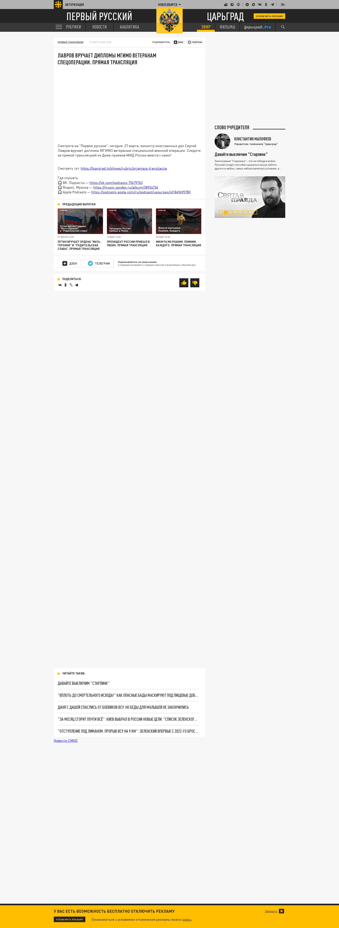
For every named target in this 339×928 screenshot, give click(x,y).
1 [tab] (222, 213)
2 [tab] (227, 213)
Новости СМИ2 (65, 740)
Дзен (73, 263)
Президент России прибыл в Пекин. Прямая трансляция (128, 243)
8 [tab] (256, 213)
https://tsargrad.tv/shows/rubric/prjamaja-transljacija (124, 168)
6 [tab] (246, 213)
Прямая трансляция (70, 42)
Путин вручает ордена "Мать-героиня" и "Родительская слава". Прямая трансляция (79, 245)
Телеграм (102, 263)
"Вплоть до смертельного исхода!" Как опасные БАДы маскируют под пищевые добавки (128, 695)
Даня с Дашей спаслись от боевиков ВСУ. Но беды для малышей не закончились (123, 707)
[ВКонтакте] (60, 285)
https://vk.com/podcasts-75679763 (116, 182)
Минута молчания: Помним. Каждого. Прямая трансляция (178, 243)
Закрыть (271, 911)
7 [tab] (251, 213)
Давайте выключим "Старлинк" (84, 683)
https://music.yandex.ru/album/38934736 (125, 187)
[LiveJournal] (71, 285)
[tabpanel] (250, 197)
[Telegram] (76, 285)
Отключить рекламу (269, 16)
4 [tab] (236, 213)
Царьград (225, 16)
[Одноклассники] (65, 285)
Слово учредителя (232, 127)
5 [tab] (241, 213)
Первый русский (99, 16)
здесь (187, 919)
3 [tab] (231, 213)
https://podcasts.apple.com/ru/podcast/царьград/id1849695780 (140, 192)
